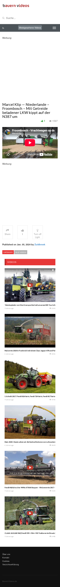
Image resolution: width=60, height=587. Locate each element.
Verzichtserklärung (10, 564)
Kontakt (5, 557)
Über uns (6, 554)
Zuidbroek (39, 244)
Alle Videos (20, 252)
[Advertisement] (30, 69)
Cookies (6, 561)
